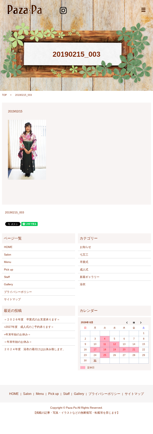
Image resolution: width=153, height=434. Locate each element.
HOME (8, 247)
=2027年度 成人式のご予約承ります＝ (29, 326)
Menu (7, 262)
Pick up (8, 269)
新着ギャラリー (89, 276)
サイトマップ (12, 299)
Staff (7, 276)
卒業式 (84, 262)
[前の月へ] (124, 322)
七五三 (84, 254)
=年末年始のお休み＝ (17, 334)
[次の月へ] (144, 322)
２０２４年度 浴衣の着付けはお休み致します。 (34, 349)
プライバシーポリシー (18, 291)
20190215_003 (14, 212)
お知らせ (85, 247)
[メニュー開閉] (143, 10)
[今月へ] (134, 322)
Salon (7, 254)
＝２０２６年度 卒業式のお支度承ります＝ (32, 319)
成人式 (84, 269)
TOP (4, 95)
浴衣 (82, 284)
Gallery (8, 284)
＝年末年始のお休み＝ (18, 341)
